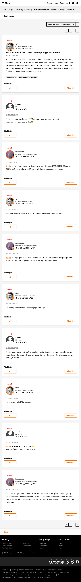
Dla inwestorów (43, 545)
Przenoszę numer (7, 543)
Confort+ (41, 572)
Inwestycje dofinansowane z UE (42, 577)
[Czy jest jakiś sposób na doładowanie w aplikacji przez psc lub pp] (77, 24)
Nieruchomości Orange (8, 577)
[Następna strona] (77, 30)
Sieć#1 (14, 570)
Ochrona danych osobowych (66, 575)
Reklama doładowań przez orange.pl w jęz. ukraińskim (33, 52)
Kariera (61, 548)
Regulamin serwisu (21, 575)
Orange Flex (5, 570)
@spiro (8, 119)
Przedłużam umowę (8, 545)
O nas (60, 543)
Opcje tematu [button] (9, 16)
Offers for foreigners (24, 577)
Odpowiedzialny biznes (26, 570)
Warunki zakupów (35, 575)
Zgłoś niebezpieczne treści (9, 572)
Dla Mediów (42, 548)
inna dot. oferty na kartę (28, 77)
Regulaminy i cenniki (8, 548)
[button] (77, 42)
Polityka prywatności (49, 575)
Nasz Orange (8, 10)
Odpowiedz (70, 88)
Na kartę (29, 10)
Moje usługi (19, 10)
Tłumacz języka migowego (28, 572)
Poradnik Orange (52, 572)
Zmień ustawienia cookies (54, 570)
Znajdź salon (25, 543)
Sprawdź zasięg (26, 545)
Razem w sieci (40, 570)
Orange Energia (64, 572)
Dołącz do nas (52, 3)
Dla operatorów (43, 543)
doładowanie (11, 77)
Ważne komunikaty (7, 575)
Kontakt (61, 545)
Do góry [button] (6, 532)
